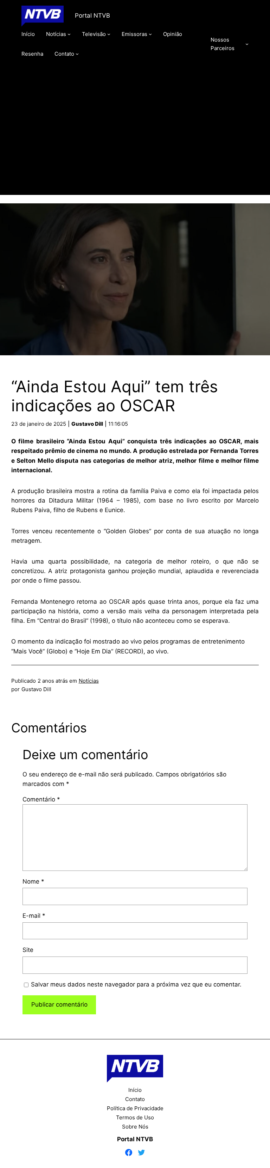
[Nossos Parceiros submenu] (247, 43)
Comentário (41, 799)
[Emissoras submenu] (150, 34)
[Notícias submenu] (69, 34)
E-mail (33, 915)
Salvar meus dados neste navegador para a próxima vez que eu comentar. (136, 984)
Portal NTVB (92, 15)
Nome (33, 881)
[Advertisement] (135, 136)
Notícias (89, 680)
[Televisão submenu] (108, 34)
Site (27, 949)
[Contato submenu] (77, 53)
